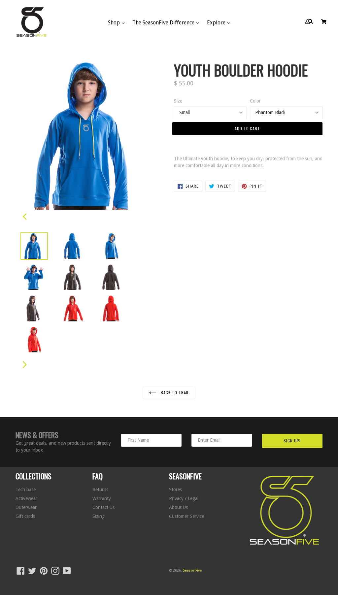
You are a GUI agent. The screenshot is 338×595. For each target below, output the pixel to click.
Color (255, 101)
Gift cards (25, 516)
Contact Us (103, 507)
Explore (217, 22)
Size (178, 101)
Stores (175, 489)
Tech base (26, 489)
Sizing (98, 516)
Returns (100, 489)
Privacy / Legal (183, 498)
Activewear (26, 498)
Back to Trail (174, 392)
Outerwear (26, 507)
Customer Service (186, 516)
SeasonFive (192, 570)
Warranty (101, 498)
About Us (178, 507)
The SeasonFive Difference (164, 22)
